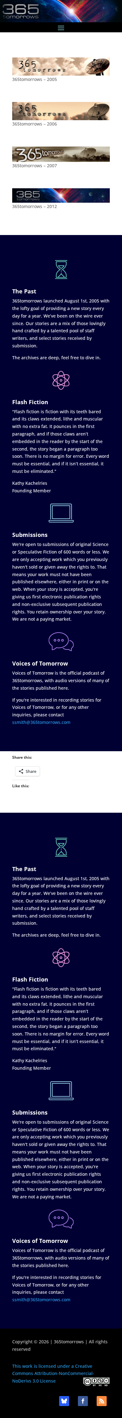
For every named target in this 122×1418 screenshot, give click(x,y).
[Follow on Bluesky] (64, 1401)
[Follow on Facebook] (83, 1401)
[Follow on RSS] (102, 1401)
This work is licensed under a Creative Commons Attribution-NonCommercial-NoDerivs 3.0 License (53, 1373)
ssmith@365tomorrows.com (41, 722)
